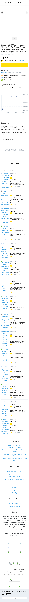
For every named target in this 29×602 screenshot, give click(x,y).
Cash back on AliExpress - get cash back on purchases (14, 446)
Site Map (14, 493)
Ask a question (14, 484)
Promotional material (14, 506)
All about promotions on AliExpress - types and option (14, 459)
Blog (14, 490)
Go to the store (14, 65)
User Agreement (9, 574)
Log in (19, 2)
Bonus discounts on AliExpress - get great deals (14, 455)
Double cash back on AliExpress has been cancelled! (14, 450)
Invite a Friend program (14, 503)
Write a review (14, 163)
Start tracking (14, 117)
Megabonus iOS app (14, 476)
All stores (14, 487)
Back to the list (2, 12)
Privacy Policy (21, 574)
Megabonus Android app (14, 474)
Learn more (21, 60)
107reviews (4, 72)
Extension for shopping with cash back (14, 479)
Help (14, 482)
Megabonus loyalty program (14, 471)
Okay (14, 598)
